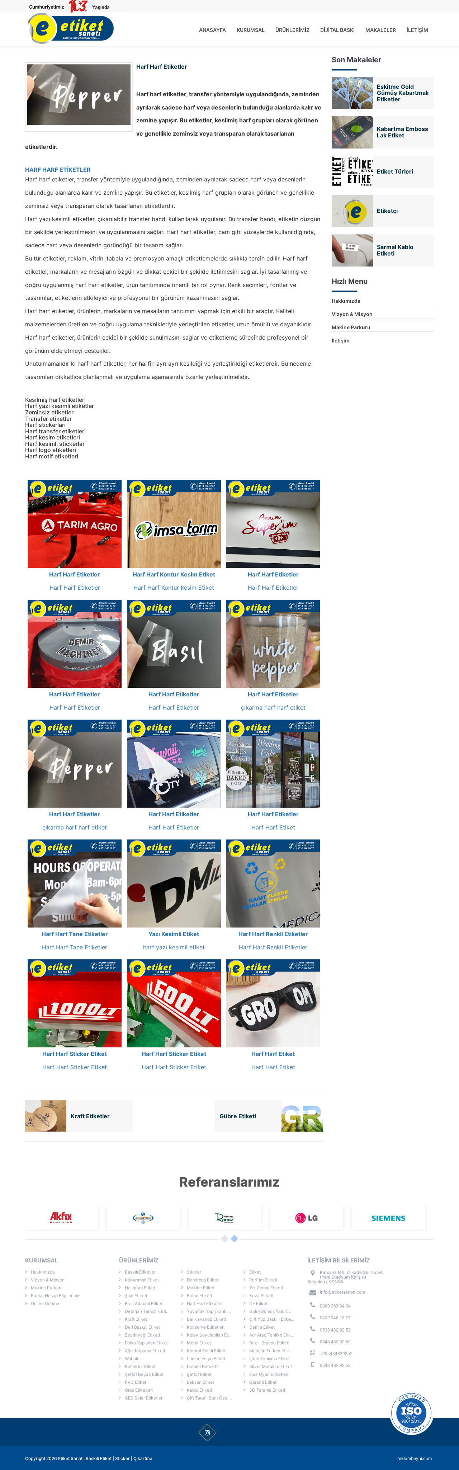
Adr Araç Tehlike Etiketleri (274, 1335)
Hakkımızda (346, 301)
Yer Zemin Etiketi (265, 1287)
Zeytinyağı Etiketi (142, 1335)
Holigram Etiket (139, 1287)
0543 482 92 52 (335, 1341)
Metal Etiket (198, 1342)
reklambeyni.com (414, 1458)
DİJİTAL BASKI (337, 30)
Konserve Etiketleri (205, 1327)
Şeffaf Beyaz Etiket (144, 1374)
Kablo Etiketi (199, 1390)
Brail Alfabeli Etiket (143, 1303)
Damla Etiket (261, 1327)
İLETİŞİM (417, 30)
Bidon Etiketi (199, 1295)
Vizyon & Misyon (352, 314)
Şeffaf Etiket (199, 1374)
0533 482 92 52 (335, 1330)
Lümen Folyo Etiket (205, 1358)
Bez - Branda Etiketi (268, 1342)
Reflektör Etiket (140, 1366)
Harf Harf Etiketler (204, 1303)
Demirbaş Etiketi (202, 1279)
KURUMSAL (251, 30)
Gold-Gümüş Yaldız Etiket (274, 1311)
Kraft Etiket (135, 1319)
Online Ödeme (44, 1303)
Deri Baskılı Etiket (142, 1327)
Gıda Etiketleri (138, 1390)
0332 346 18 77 (335, 1317)
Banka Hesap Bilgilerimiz (55, 1295)
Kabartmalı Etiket (141, 1279)
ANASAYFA (212, 30)
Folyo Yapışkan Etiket (146, 1342)
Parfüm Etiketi (262, 1279)
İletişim (341, 340)
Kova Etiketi (260, 1295)
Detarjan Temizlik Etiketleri (151, 1311)
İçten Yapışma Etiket (269, 1358)
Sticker (193, 1272)
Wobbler (132, 1358)
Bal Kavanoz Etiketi (206, 1319)
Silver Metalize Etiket (270, 1366)
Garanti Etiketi (263, 1382)
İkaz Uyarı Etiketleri (268, 1374)
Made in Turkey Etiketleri (273, 1350)
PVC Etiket (135, 1382)
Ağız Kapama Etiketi (144, 1350)
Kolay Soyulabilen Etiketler (213, 1335)
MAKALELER (380, 30)
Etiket (254, 1272)
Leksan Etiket (200, 1382)
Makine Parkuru (351, 327)
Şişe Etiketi (135, 1295)
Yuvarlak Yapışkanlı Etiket (212, 1311)
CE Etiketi (258, 1303)
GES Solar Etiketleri (144, 1398)
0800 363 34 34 (335, 1306)
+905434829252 (336, 1353)
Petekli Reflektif (202, 1366)
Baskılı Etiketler (140, 1272)
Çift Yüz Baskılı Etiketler (272, 1319)
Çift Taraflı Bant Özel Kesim (214, 1398)
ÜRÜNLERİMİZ (292, 30)
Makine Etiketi (201, 1287)
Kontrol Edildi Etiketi (206, 1350)
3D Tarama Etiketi (266, 1390)
